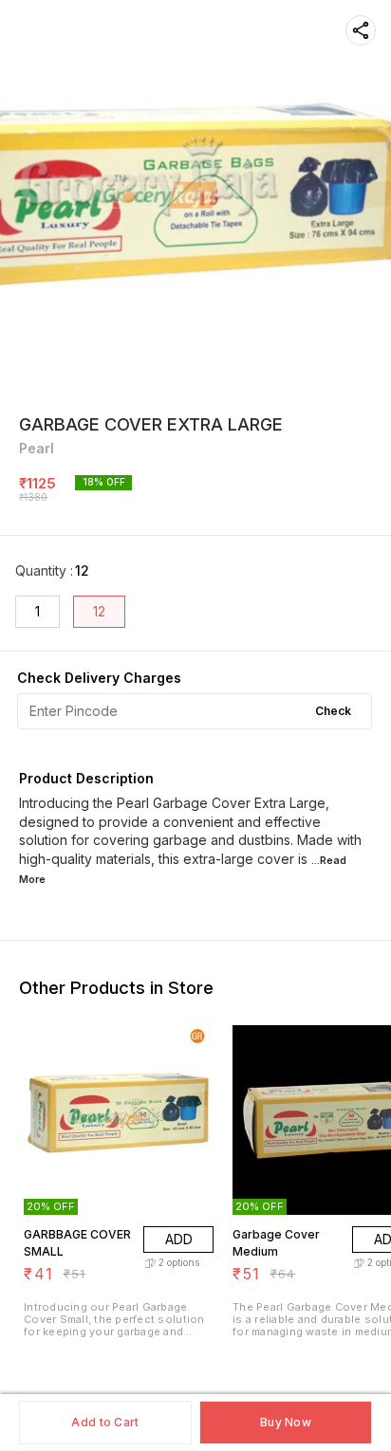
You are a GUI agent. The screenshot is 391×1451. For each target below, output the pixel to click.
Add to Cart (105, 1422)
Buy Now (285, 1422)
